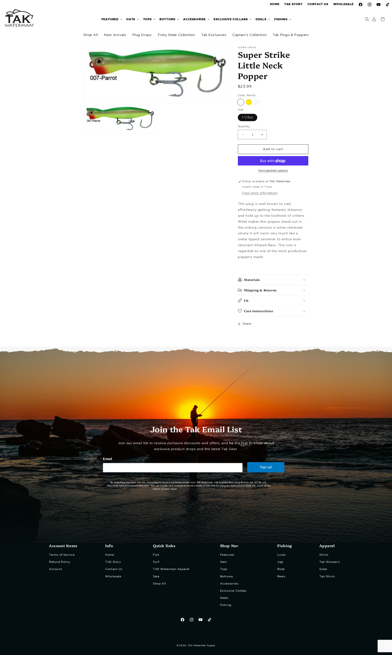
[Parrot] (241, 102)
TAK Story (113, 562)
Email (107, 459)
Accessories (229, 583)
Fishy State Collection (176, 35)
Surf (156, 562)
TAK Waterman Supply (201, 646)
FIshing (225, 605)
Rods (281, 569)
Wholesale (113, 576)
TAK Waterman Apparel (171, 569)
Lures (281, 555)
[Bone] (257, 102)
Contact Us (113, 569)
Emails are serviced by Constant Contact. (201, 488)
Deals (224, 598)
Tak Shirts (327, 576)
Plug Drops (142, 35)
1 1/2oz (247, 117)
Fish (156, 555)
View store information (259, 193)
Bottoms (226, 576)
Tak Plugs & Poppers (290, 35)
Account (55, 569)
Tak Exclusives (213, 35)
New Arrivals (115, 35)
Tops (223, 569)
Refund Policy (59, 562)
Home (109, 555)
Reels (281, 576)
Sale (156, 576)
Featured (227, 555)
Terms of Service (62, 555)
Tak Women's (329, 562)
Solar (323, 569)
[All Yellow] (249, 102)
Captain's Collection (249, 35)
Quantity (244, 126)
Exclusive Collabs (233, 591)
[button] (111, 19)
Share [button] (247, 324)
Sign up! (266, 467)
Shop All (90, 35)
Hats (223, 562)
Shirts (324, 555)
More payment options (273, 171)
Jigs (280, 562)
